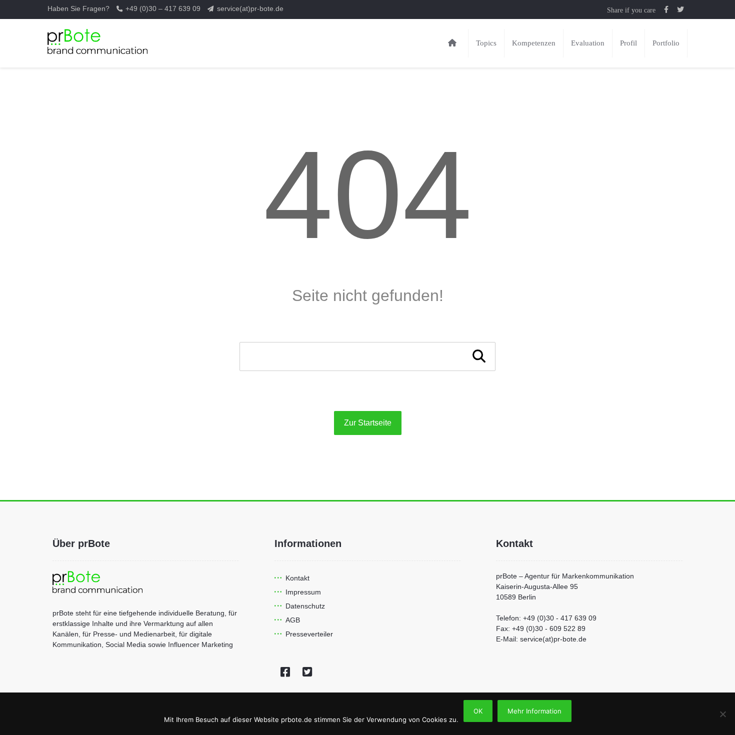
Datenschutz (305, 606)
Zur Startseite (368, 422)
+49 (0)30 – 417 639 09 (164, 8)
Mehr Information (535, 711)
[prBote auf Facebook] (667, 9)
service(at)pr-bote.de (250, 8)
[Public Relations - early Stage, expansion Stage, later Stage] (98, 41)
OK (478, 711)
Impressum (303, 592)
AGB (293, 620)
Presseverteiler (309, 634)
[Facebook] (285, 672)
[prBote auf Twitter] (681, 9)
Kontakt (298, 578)
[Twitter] (307, 672)
